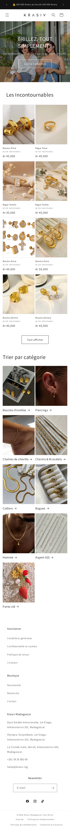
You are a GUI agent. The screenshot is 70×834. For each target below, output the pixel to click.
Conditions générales (19, 638)
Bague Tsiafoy (42, 204)
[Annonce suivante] (63, 5)
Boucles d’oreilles (14, 410)
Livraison (12, 662)
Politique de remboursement (40, 819)
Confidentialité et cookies (22, 646)
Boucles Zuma (42, 261)
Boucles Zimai (9, 148)
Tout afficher (35, 339)
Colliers (8, 508)
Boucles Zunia (9, 261)
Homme (8, 557)
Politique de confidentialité (24, 824)
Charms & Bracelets (48, 459)
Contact (11, 701)
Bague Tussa (41, 148)
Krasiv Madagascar (33, 815)
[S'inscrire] (53, 788)
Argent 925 (42, 557)
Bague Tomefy (9, 204)
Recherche (13, 693)
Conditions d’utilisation (51, 824)
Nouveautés (14, 685)
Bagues (40, 508)
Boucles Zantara (43, 317)
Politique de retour (18, 654)
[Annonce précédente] (7, 5)
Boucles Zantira (10, 317)
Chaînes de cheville (15, 459)
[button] (7, 15)
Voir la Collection (35, 63)
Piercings (41, 410)
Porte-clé (9, 607)
